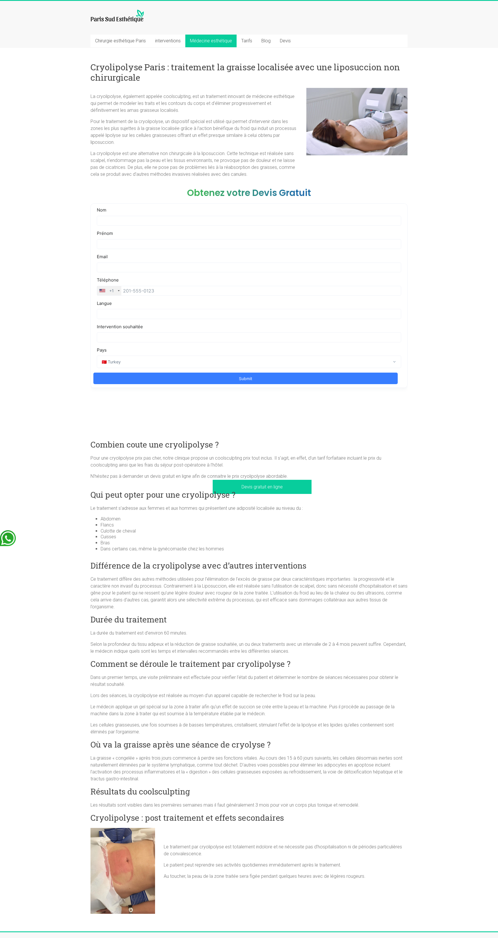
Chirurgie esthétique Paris (120, 41)
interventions (168, 41)
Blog (266, 41)
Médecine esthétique (211, 41)
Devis (285, 41)
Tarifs (246, 41)
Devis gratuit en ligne (262, 487)
